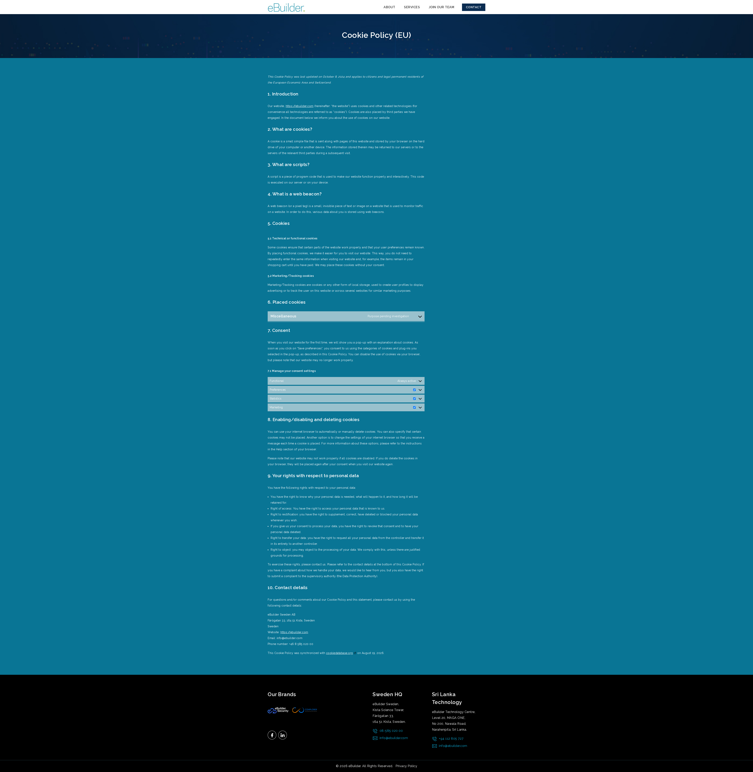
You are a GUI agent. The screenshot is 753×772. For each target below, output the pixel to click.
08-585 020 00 (391, 731)
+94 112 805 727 (451, 738)
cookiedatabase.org (339, 653)
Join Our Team (441, 7)
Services (412, 7)
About (389, 7)
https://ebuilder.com (300, 106)
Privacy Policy (406, 766)
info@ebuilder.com (394, 738)
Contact (474, 7)
